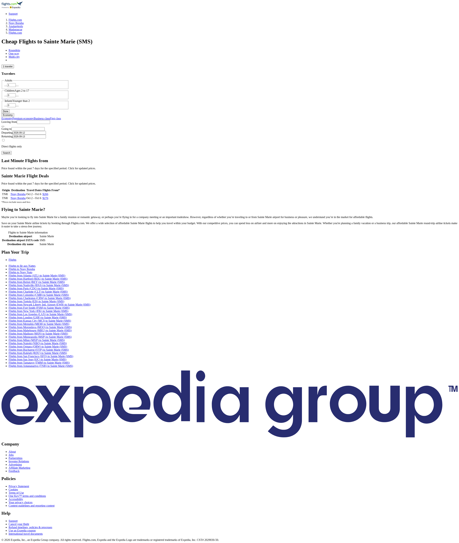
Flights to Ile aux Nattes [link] (22, 265)
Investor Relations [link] (19, 461)
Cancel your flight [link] (19, 524)
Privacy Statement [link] (19, 486)
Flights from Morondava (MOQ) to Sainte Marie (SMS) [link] (40, 327)
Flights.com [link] (15, 19)
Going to (6, 128)
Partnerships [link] (15, 458)
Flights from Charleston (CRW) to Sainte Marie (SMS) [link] (39, 298)
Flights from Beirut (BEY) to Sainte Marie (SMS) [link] (37, 282)
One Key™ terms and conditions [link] (27, 495)
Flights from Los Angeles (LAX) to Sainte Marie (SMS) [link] (40, 314)
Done (5, 111)
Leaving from (9, 121)
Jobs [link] (11, 454)
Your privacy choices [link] (20, 502)
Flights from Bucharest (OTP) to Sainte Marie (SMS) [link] (39, 349)
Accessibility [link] (16, 499)
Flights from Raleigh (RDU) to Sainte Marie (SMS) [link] (38, 353)
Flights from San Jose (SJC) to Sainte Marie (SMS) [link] (37, 359)
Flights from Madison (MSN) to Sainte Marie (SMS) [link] (38, 333)
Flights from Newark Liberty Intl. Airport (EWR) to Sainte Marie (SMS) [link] (49, 304)
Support (13, 13)
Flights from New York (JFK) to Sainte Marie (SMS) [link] (38, 311)
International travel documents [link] (26, 533)
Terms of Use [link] (16, 492)
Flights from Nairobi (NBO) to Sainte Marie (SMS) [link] (38, 343)
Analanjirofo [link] (16, 26)
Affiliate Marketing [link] (19, 467)
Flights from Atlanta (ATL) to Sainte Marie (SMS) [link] (37, 275)
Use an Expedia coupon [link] (22, 530)
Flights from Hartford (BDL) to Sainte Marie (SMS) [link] (38, 278)
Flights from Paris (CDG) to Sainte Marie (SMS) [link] (36, 288)
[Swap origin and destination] (2, 126)
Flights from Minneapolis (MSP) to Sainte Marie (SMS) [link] (40, 336)
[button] (229, 252)
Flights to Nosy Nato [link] (20, 272)
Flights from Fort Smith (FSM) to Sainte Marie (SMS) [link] (39, 307)
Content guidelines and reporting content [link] (32, 505)
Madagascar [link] (15, 29)
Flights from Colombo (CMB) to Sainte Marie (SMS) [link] (39, 294)
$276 (45, 198)
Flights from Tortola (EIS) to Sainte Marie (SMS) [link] (36, 301)
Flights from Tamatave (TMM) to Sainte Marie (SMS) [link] (39, 362)
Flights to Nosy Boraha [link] (22, 269)
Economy (8, 115)
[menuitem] (6, 118)
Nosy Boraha (18, 194)
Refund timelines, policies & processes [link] (30, 527)
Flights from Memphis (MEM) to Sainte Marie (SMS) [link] (39, 323)
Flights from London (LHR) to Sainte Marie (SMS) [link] (38, 317)
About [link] (12, 451)
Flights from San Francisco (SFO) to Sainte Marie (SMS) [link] (41, 356)
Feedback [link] (14, 471)
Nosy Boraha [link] (16, 23)
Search (6, 153)
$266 (45, 194)
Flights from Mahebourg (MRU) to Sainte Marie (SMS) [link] (40, 330)
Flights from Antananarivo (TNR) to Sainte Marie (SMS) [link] (41, 365)
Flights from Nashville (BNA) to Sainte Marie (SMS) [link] (39, 285)
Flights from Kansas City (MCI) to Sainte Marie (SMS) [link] (40, 320)
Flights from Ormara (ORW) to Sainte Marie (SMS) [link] (38, 346)
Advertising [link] (15, 464)
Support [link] (13, 520)
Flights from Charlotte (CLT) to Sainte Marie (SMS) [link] (38, 291)
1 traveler (8, 66)
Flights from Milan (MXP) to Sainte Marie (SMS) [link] (37, 340)
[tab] (14, 50)
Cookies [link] (13, 489)
